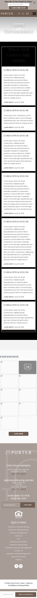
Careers (18, 559)
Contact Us (18, 551)
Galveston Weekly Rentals (18, 530)
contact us (8, 594)
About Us (18, 536)
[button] (18, 5)
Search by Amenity (18, 557)
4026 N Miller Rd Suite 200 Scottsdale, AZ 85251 (18, 485)
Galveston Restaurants (18, 545)
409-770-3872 (18, 474)
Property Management (19, 533)
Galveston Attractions (18, 542)
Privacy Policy (23, 585)
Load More (18, 434)
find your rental (26, 594)
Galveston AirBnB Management (18, 554)
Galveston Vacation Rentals (18, 527)
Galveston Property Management (18, 548)
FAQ (18, 539)
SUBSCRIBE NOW (18, 8)
